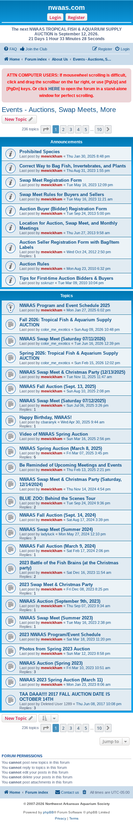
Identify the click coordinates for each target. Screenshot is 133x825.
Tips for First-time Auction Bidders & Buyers (66, 278)
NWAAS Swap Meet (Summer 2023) (56, 617)
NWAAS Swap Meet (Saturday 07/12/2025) (62, 400)
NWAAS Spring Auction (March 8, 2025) (60, 448)
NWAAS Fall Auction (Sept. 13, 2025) (57, 386)
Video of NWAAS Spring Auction (53, 434)
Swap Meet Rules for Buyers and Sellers (61, 194)
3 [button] (71, 129)
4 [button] (78, 129)
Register (76, 17)
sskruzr (47, 283)
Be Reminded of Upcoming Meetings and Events (70, 465)
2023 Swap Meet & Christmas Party (56, 584)
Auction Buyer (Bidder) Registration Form (63, 208)
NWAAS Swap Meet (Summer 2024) (56, 529)
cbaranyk (49, 422)
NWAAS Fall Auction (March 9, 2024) (57, 546)
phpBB (48, 812)
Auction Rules (34, 263)
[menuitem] (10, 49)
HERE (54, 88)
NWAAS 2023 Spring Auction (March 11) (61, 679)
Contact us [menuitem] (70, 792)
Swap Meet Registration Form (50, 180)
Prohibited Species (39, 151)
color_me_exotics (55, 329)
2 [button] (63, 129)
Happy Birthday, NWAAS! (45, 417)
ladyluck (48, 534)
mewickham (51, 156)
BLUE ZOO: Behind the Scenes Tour (57, 498)
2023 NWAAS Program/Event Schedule (60, 634)
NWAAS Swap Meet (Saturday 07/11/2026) (62, 338)
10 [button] (99, 129)
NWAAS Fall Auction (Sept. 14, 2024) (57, 515)
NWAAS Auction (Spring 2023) (51, 663)
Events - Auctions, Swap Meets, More (59, 109)
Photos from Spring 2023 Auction (54, 648)
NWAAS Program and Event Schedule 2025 (64, 305)
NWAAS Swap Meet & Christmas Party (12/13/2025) (72, 372)
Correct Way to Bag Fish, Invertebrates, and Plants (72, 165)
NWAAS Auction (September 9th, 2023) (59, 601)
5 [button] (86, 129)
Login (55, 17)
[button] (46, 129)
